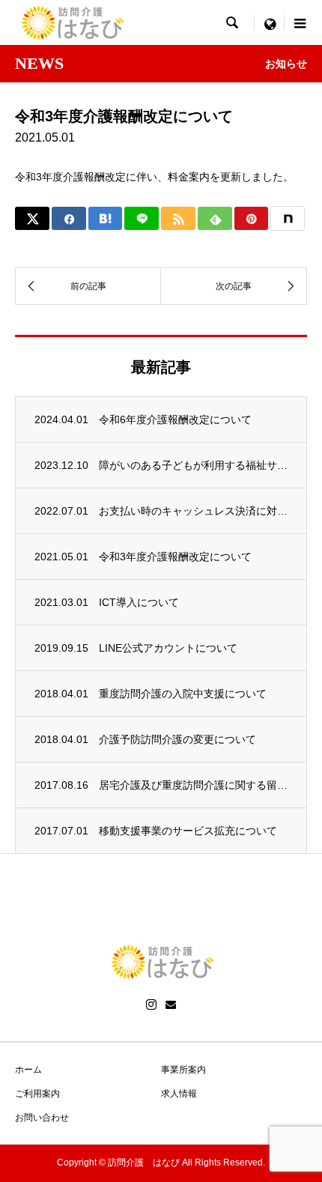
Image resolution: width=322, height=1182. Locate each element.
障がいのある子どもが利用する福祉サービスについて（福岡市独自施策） (193, 465)
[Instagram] (151, 1004)
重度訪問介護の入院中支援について (183, 694)
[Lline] (141, 218)
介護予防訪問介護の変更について (177, 739)
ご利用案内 (37, 1093)
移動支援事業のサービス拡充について (188, 831)
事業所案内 (183, 1069)
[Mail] (170, 1004)
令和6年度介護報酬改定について (175, 419)
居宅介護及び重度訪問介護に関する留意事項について (193, 785)
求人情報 (179, 1093)
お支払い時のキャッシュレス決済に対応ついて (193, 511)
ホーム (28, 1069)
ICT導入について (139, 602)
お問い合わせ (42, 1117)
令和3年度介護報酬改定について (175, 557)
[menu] (270, 22)
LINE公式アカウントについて (168, 648)
